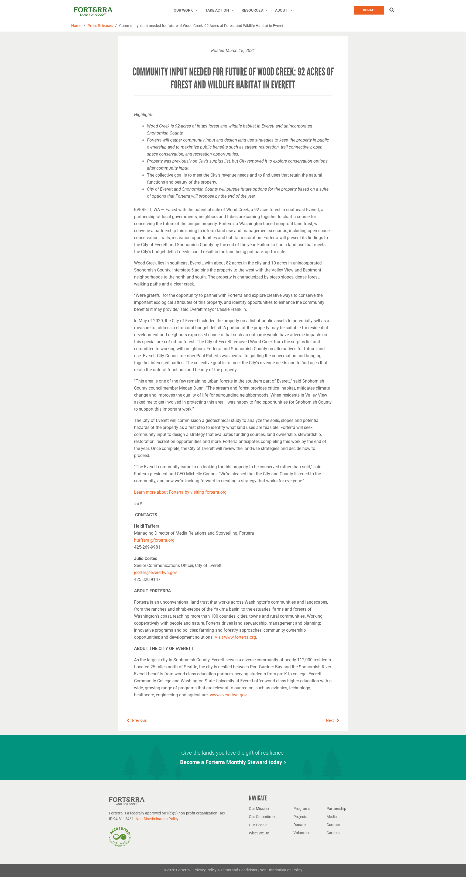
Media (332, 816)
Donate (299, 825)
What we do (259, 833)
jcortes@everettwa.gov (155, 572)
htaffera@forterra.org (154, 540)
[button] (195, 10)
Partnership (336, 808)
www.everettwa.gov (228, 694)
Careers (333, 833)
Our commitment (263, 816)
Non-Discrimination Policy (157, 819)
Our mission (259, 808)
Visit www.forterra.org (235, 637)
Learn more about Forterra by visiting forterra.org (180, 492)
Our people (258, 825)
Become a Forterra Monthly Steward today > (233, 762)
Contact (333, 825)
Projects (300, 816)
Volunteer (301, 833)
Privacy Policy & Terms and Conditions (225, 870)
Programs (301, 808)
